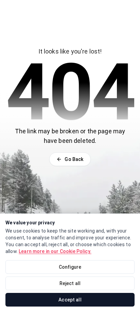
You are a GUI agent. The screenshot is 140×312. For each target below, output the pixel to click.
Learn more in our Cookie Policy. (55, 251)
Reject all (70, 283)
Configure (70, 267)
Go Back (74, 159)
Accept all (70, 299)
